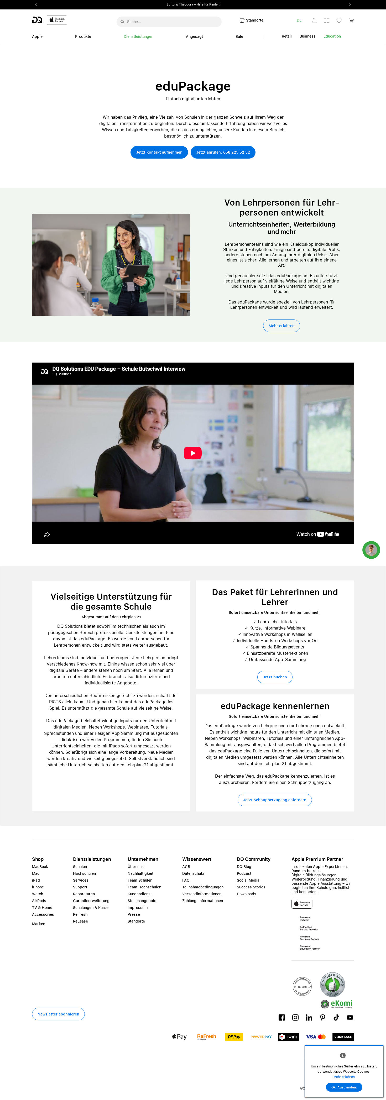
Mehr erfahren (344, 1077)
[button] (314, 20)
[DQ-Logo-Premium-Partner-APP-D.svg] (49, 20)
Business (308, 36)
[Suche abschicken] (122, 22)
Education (332, 36)
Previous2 (38, 4)
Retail (287, 36)
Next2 (348, 4)
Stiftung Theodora (179, 4)
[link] (351, 22)
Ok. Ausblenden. (344, 1087)
